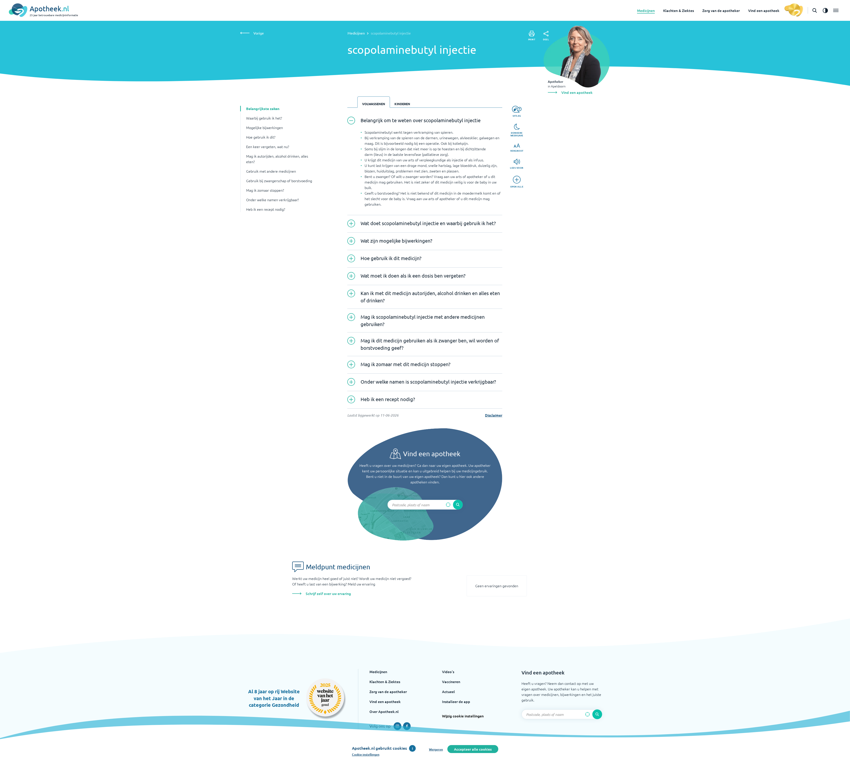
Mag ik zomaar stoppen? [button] (265, 190)
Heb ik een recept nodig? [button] (265, 209)
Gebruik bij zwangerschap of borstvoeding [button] (279, 180)
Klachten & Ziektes (678, 10)
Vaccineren (451, 681)
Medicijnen (646, 10)
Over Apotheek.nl (384, 711)
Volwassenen (373, 104)
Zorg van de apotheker (721, 10)
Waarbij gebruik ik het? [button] (264, 118)
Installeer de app (456, 701)
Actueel (448, 691)
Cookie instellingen (365, 754)
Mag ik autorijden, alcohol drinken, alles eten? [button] (277, 159)
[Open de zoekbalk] (814, 10)
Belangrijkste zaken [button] (262, 108)
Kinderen (402, 104)
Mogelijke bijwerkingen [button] (264, 127)
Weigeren (436, 749)
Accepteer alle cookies (473, 749)
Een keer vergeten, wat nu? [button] (267, 146)
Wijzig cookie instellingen (463, 715)
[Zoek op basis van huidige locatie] (448, 505)
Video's (448, 671)
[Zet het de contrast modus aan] (825, 10)
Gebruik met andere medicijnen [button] (271, 171)
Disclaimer (493, 415)
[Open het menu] (836, 10)
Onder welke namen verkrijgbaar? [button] (272, 199)
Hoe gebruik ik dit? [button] (260, 137)
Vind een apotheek (763, 10)
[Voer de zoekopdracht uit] (458, 505)
